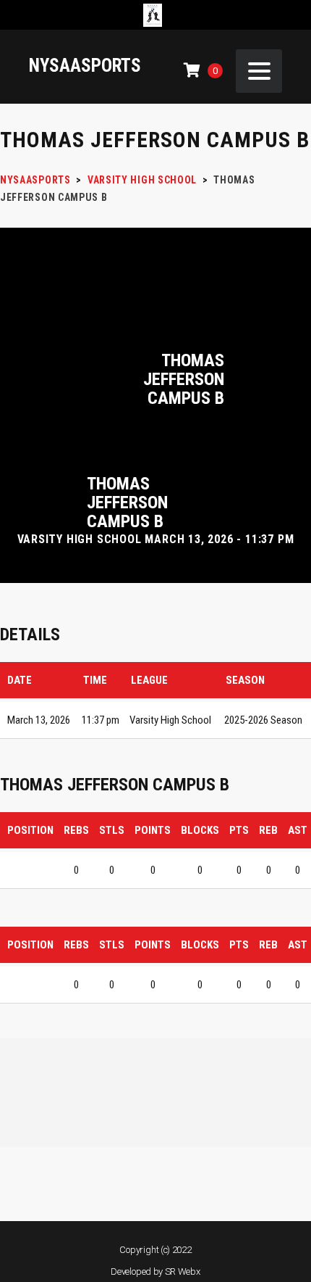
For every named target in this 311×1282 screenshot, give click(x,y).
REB (268, 830)
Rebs (76, 830)
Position (30, 830)
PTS (239, 830)
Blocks (200, 830)
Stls (111, 830)
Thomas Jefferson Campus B (183, 379)
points (153, 830)
